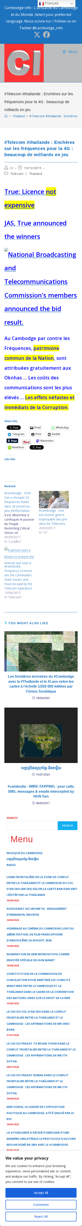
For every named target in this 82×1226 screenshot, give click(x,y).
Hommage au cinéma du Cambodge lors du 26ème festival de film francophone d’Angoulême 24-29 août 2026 (40, 934)
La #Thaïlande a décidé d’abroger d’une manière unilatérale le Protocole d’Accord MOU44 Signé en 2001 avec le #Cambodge (41, 1139)
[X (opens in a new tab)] (37, 34)
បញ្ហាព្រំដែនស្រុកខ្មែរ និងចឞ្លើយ (41, 768)
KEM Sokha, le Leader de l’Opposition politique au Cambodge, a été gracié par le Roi (40, 1113)
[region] (41, 1188)
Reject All (41, 1216)
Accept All (41, 1193)
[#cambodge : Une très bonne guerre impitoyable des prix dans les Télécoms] (54, 499)
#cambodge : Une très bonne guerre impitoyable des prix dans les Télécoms (53, 517)
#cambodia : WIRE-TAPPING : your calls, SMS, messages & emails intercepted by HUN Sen (41, 791)
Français (51, 3)
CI (11, 168)
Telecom (17, 174)
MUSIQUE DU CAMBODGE (24, 853)
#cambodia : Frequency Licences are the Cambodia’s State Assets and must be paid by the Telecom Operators (18, 577)
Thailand (35, 174)
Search (12, 818)
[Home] (6, 116)
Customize (41, 1204)
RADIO (11, 865)
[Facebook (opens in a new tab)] (46, 34)
